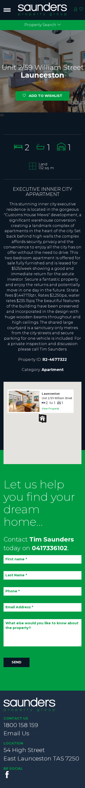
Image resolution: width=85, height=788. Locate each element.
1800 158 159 (21, 724)
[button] (42, 418)
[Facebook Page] (7, 774)
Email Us (16, 733)
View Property (50, 408)
